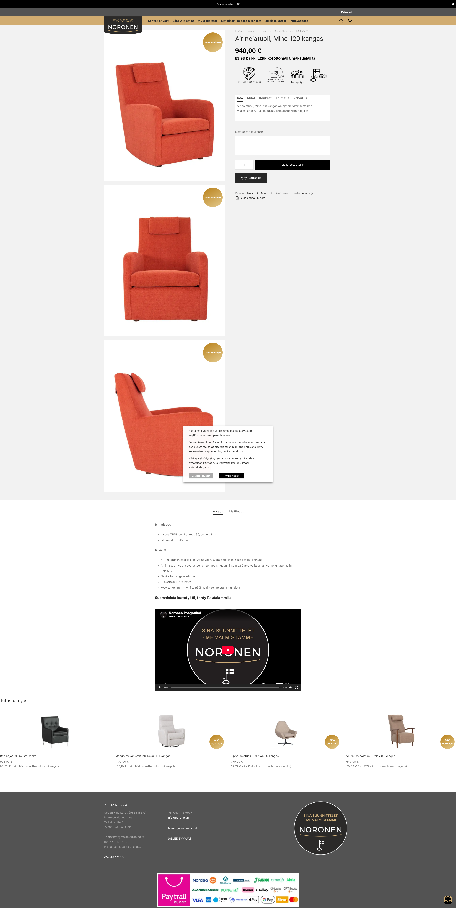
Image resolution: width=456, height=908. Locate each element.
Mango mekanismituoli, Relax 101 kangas (142, 756)
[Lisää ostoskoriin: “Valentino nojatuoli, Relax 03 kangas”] (447, 716)
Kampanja (307, 193)
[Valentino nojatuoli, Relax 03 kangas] (401, 731)
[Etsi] (341, 21)
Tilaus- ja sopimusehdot (183, 828)
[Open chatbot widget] (448, 900)
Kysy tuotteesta (250, 178)
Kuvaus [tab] (218, 511)
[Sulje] (453, 4)
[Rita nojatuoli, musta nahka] (55, 731)
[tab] (240, 98)
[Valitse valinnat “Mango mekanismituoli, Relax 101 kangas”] (217, 716)
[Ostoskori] (350, 21)
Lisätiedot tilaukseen (249, 132)
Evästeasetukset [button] (201, 475)
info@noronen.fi (178, 817)
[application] (228, 650)
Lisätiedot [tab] (236, 511)
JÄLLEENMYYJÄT (116, 856)
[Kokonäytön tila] (296, 687)
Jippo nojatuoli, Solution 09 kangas (255, 756)
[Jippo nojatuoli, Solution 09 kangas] (286, 731)
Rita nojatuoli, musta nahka (18, 756)
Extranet (346, 12)
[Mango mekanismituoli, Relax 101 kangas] (170, 731)
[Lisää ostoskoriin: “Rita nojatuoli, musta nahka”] (101, 716)
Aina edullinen (216, 741)
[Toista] (159, 687)
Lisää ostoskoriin (293, 164)
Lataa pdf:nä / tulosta (252, 197)
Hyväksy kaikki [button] (231, 475)
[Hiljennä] (290, 687)
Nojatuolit (252, 31)
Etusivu (239, 31)
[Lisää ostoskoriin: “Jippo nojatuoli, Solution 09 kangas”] (332, 716)
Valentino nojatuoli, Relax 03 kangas (370, 756)
